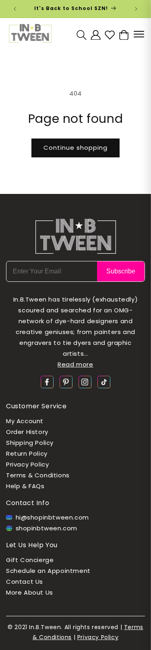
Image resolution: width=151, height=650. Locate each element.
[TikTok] (103, 381)
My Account (24, 421)
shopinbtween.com (47, 528)
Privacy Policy (27, 464)
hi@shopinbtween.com (52, 517)
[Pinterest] (66, 381)
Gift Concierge (30, 560)
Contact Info (27, 502)
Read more (75, 364)
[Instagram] (85, 381)
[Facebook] (47, 381)
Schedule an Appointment (48, 570)
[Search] (82, 35)
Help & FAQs (25, 486)
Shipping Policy (30, 442)
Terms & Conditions (38, 475)
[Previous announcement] (15, 9)
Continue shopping (75, 147)
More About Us (29, 592)
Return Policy (27, 453)
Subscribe (120, 271)
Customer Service (36, 406)
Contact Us (24, 581)
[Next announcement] (136, 9)
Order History (27, 432)
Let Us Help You (32, 545)
